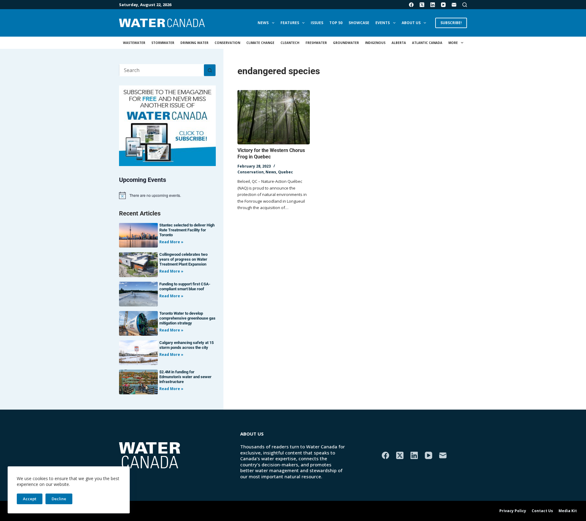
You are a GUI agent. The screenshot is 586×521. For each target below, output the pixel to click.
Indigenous (375, 43)
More (453, 43)
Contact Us (542, 510)
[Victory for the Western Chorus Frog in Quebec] (273, 117)
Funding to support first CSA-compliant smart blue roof (184, 286)
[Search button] (209, 70)
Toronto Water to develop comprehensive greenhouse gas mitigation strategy (187, 318)
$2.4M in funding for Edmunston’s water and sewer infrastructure (185, 377)
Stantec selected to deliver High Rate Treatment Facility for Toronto (187, 230)
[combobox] (161, 70)
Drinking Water (194, 43)
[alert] (167, 195)
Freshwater (316, 43)
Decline (59, 498)
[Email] (454, 4)
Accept (29, 498)
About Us (411, 22)
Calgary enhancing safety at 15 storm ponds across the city (186, 345)
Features (289, 22)
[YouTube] (443, 4)
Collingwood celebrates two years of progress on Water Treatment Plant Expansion (183, 259)
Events (382, 22)
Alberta (399, 43)
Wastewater (134, 43)
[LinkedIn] (432, 4)
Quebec (285, 172)
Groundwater (346, 43)
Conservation (227, 43)
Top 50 (335, 22)
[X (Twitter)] (422, 4)
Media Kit (568, 510)
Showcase (359, 22)
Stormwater (162, 43)
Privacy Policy (512, 510)
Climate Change (260, 43)
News (263, 22)
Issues (317, 22)
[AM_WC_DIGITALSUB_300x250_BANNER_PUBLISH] (167, 125)
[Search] (464, 4)
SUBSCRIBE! (451, 22)
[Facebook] (411, 4)
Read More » (171, 241)
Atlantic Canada (427, 43)
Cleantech (289, 43)
